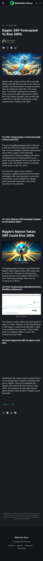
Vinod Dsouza (11, 40)
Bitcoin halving (19, 145)
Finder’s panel (11, 268)
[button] (3, 3)
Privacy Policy (21, 548)
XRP (3, 25)
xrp (13, 404)
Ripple (5, 404)
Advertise (20, 545)
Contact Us (11, 545)
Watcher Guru (21, 537)
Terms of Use (29, 545)
